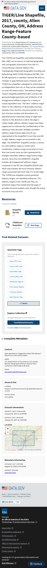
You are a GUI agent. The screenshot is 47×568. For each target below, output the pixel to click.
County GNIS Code (16, 277)
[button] (7, 428)
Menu (42, 8)
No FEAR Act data (9, 539)
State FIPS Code (15, 261)
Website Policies (26, 494)
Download (34, 212)
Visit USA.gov (8, 563)
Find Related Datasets (23, 322)
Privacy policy (7, 551)
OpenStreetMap (29, 450)
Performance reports (10, 547)
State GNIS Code (15, 271)
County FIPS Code (15, 266)
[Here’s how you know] (23, 3)
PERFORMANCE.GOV (9, 496)
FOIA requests (8, 536)
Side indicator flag (16, 297)
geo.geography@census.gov (15, 372)
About (4, 494)
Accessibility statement (12, 532)
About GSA (6, 528)
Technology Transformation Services (18, 522)
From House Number (16, 287)
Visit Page (35, 225)
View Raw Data (10, 472)
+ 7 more (23, 303)
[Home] (15, 8)
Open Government (13, 494)
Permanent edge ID (16, 282)
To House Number (15, 292)
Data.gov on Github (24, 496)
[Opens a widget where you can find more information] (36, 564)
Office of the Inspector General (14, 543)
